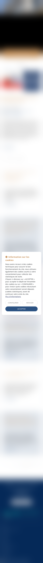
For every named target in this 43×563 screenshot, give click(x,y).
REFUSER (29, 303)
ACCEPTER (21, 309)
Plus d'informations (13, 296)
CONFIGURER (13, 303)
